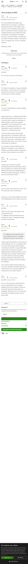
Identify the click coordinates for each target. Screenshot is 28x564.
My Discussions (5, 321)
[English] (14, 1)
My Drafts (14, 323)
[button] (26, 13)
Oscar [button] (2, 15)
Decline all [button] (20, 557)
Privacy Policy (4, 555)
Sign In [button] (14, 58)
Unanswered (14, 325)
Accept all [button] (7, 557)
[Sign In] (26, 1)
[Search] (23, 1)
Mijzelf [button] (2, 66)
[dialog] (14, 553)
